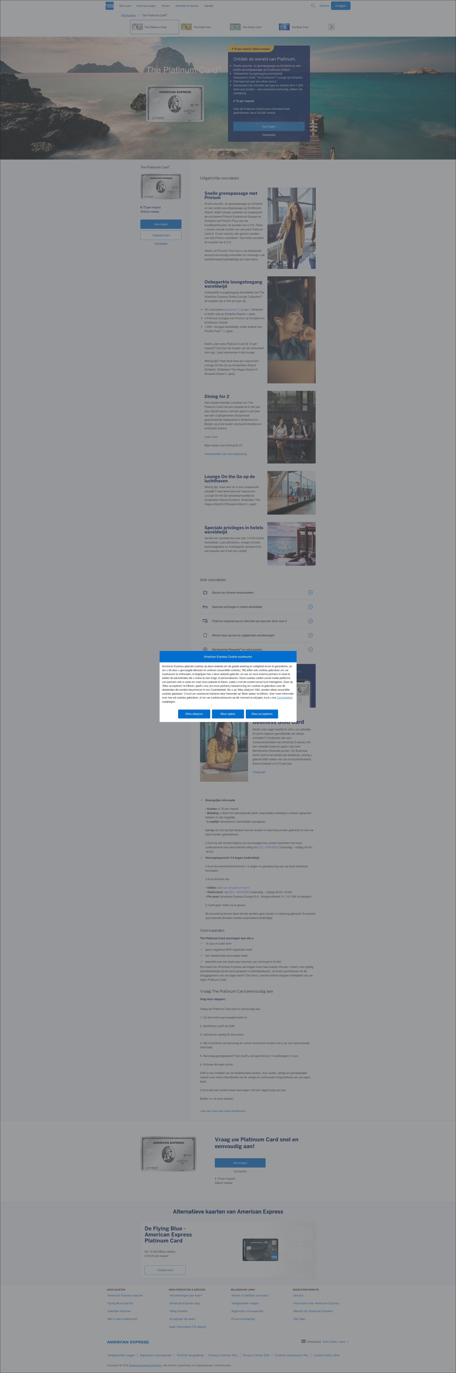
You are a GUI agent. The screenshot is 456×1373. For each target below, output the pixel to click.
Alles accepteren (262, 713)
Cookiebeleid (284, 697)
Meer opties (228, 713)
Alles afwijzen (194, 713)
